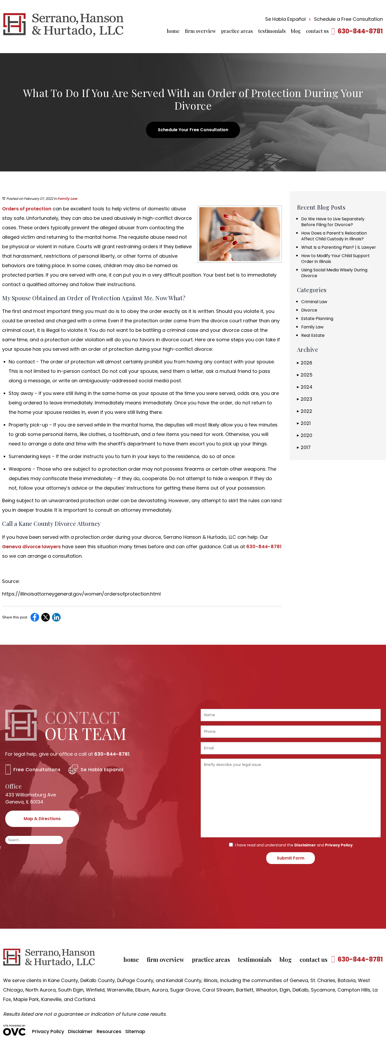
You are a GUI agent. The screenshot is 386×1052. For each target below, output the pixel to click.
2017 (304, 447)
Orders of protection (26, 208)
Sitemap (135, 1031)
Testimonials (272, 31)
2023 (304, 399)
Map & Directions (42, 819)
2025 (304, 375)
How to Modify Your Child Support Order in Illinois (335, 259)
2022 (304, 411)
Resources (109, 1031)
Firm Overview (200, 31)
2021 (304, 423)
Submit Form (290, 858)
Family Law (67, 198)
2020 (304, 435)
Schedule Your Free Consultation (193, 130)
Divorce (309, 310)
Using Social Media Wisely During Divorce (334, 273)
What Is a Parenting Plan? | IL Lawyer (338, 247)
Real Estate (313, 335)
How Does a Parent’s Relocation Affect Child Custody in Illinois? (334, 236)
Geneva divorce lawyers (31, 546)
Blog (296, 31)
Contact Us (317, 31)
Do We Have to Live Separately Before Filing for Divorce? (332, 222)
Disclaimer (305, 845)
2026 (304, 362)
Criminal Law (314, 302)
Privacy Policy (339, 845)
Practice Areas (237, 31)
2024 (304, 387)
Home (173, 31)
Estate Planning (317, 319)
